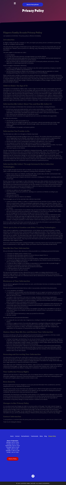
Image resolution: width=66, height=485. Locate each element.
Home (12, 436)
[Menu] (14, 3)
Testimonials (34, 436)
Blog (45, 436)
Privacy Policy (52, 436)
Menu (41, 436)
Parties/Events (25, 436)
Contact (17, 436)
